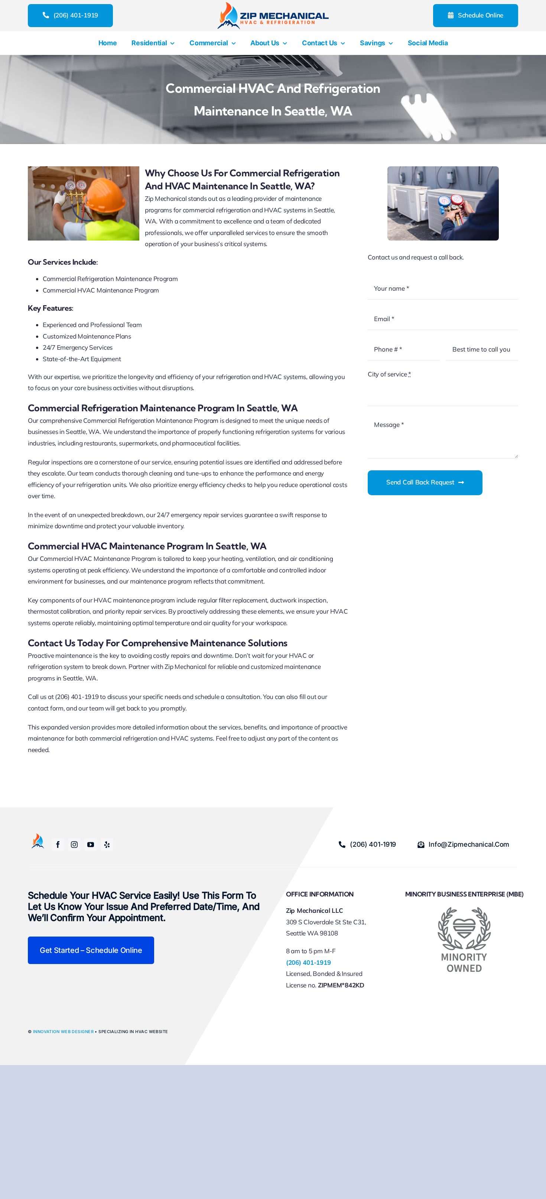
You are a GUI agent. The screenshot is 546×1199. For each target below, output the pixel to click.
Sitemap (412, 986)
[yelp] (107, 844)
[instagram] (74, 844)
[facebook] (58, 844)
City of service (389, 374)
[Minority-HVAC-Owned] (464, 909)
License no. (302, 985)
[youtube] (90, 844)
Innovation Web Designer (63, 1031)
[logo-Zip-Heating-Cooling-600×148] (273, 5)
